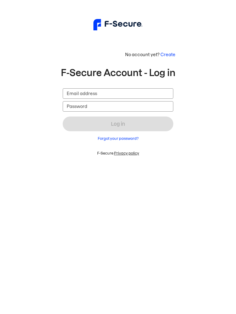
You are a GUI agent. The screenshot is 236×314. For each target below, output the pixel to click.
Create (167, 54)
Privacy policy (126, 153)
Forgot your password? (118, 138)
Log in (118, 124)
